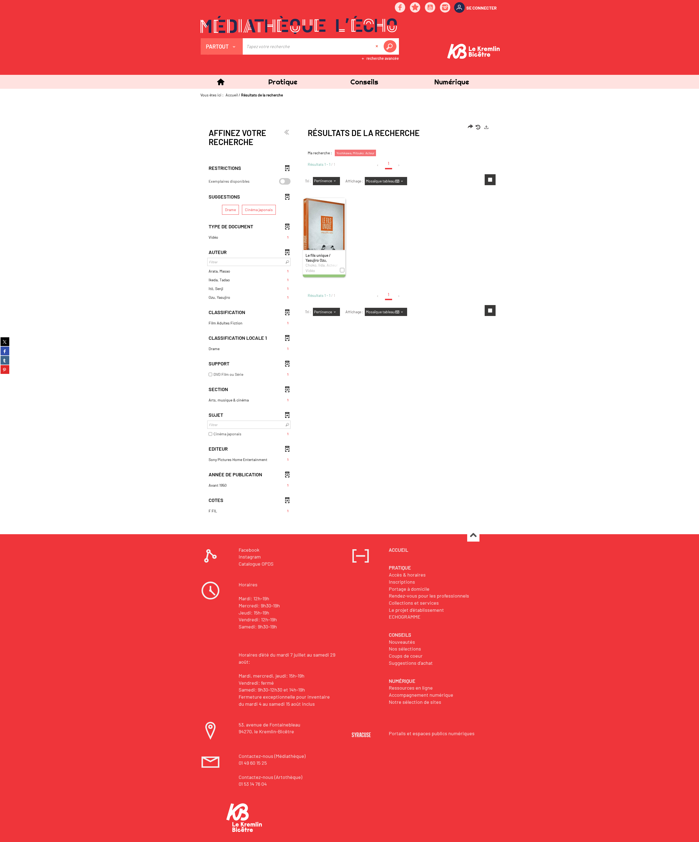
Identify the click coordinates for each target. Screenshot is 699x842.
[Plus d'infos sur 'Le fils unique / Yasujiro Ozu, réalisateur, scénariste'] (324, 233)
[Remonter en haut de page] (473, 536)
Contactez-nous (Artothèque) (270, 777)
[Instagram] (445, 7)
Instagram (250, 557)
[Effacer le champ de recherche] (377, 46)
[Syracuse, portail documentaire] (298, 25)
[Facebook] (400, 7)
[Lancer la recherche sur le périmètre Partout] (391, 46)
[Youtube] (430, 7)
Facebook (249, 550)
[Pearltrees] (415, 7)
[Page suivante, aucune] (399, 165)
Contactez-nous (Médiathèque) (272, 756)
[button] (282, 82)
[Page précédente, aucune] (378, 165)
